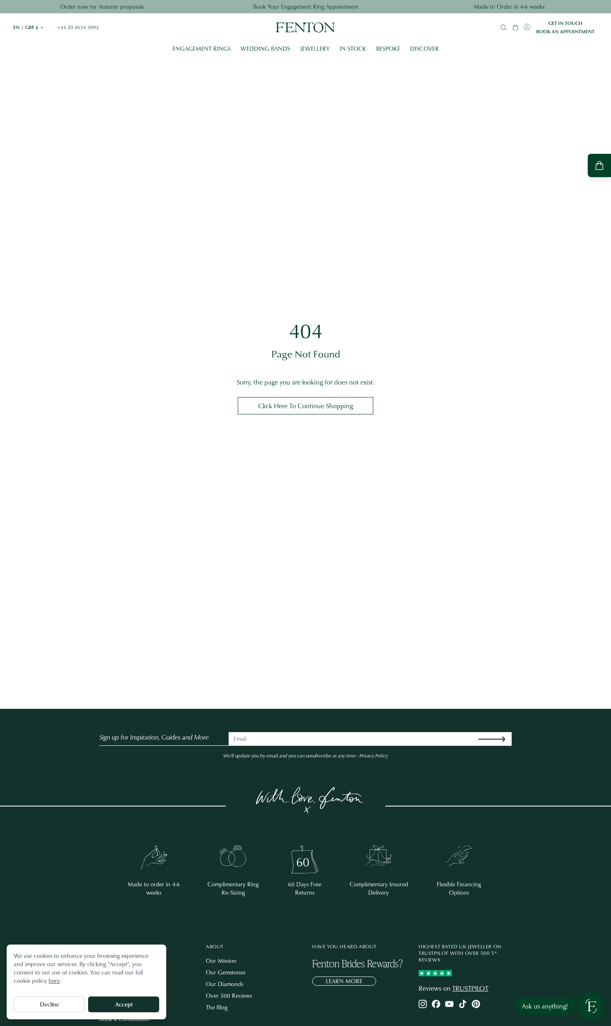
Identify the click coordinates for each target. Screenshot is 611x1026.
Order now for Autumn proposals (102, 6)
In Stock (353, 48)
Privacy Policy (374, 755)
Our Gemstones (225, 972)
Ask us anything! (545, 1006)
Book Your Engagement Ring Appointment (305, 6)
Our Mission (221, 960)
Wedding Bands (265, 48)
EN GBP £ (28, 27)
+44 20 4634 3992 (78, 27)
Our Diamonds (224, 984)
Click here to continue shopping (305, 405)
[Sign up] (498, 739)
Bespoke (388, 48)
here (54, 980)
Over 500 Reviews (229, 995)
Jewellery (315, 48)
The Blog (216, 1007)
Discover (424, 48)
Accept (124, 1004)
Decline (49, 1004)
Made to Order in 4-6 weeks (509, 6)
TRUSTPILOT (470, 988)
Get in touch (565, 23)
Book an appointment (565, 31)
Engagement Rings (201, 48)
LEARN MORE (344, 981)
